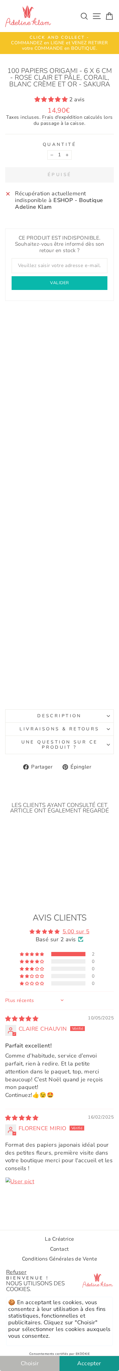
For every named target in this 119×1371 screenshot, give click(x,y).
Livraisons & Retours (59, 729)
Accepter (89, 1363)
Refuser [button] (16, 1272)
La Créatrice (59, 1239)
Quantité (59, 144)
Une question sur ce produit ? (59, 745)
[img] (21, 1018)
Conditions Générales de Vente (59, 1258)
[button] (51, 99)
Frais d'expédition (62, 117)
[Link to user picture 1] (19, 1191)
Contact (59, 1249)
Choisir (30, 1363)
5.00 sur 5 (76, 931)
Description (59, 716)
